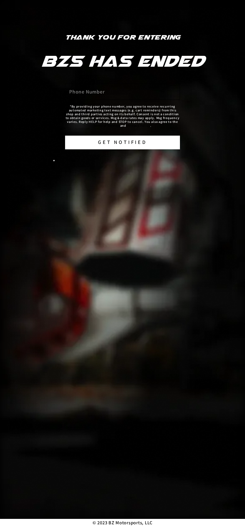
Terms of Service (106, 125)
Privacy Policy (138, 125)
